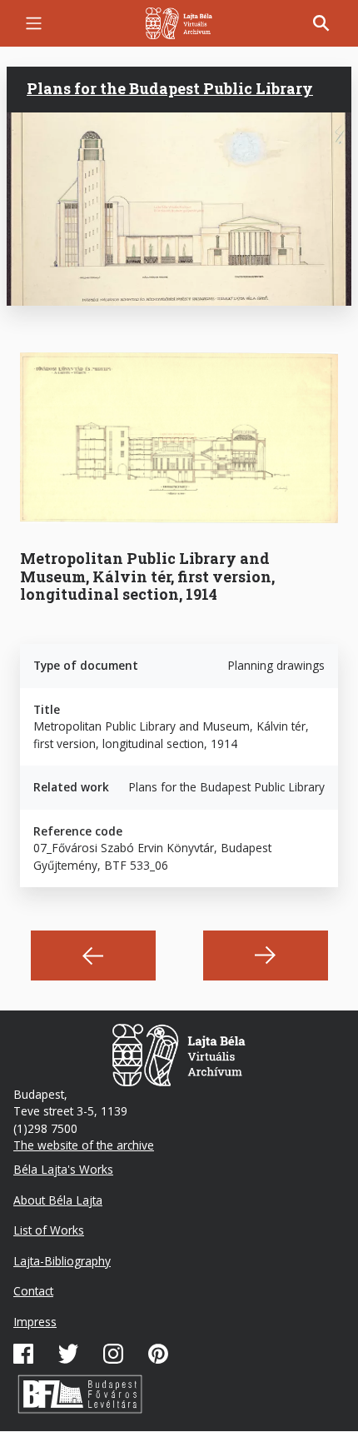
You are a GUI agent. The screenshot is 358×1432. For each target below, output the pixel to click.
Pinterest (158, 1353)
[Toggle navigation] (33, 23)
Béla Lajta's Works (63, 1169)
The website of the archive (83, 1145)
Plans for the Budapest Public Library (170, 88)
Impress (35, 1322)
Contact (33, 1291)
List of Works (48, 1230)
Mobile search (321, 23)
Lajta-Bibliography (62, 1261)
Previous (93, 955)
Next (265, 955)
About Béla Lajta (57, 1200)
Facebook (23, 1353)
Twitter (68, 1353)
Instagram (113, 1353)
